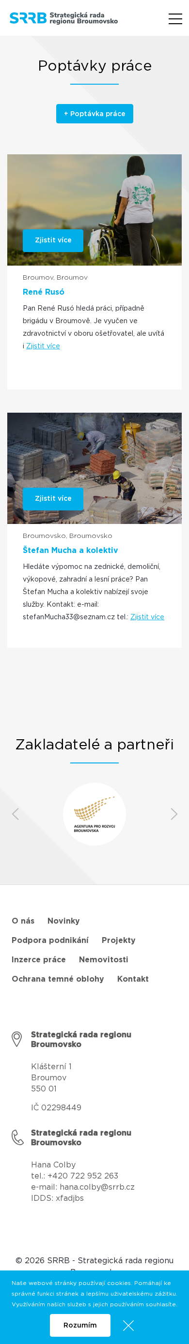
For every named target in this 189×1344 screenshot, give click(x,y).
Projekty (119, 940)
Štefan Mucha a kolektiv (70, 550)
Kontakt (133, 979)
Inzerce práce (39, 960)
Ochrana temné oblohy (58, 979)
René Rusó (43, 292)
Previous (15, 814)
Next (174, 814)
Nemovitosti (103, 960)
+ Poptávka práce (95, 114)
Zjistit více (43, 346)
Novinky (63, 921)
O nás (23, 921)
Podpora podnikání (50, 940)
